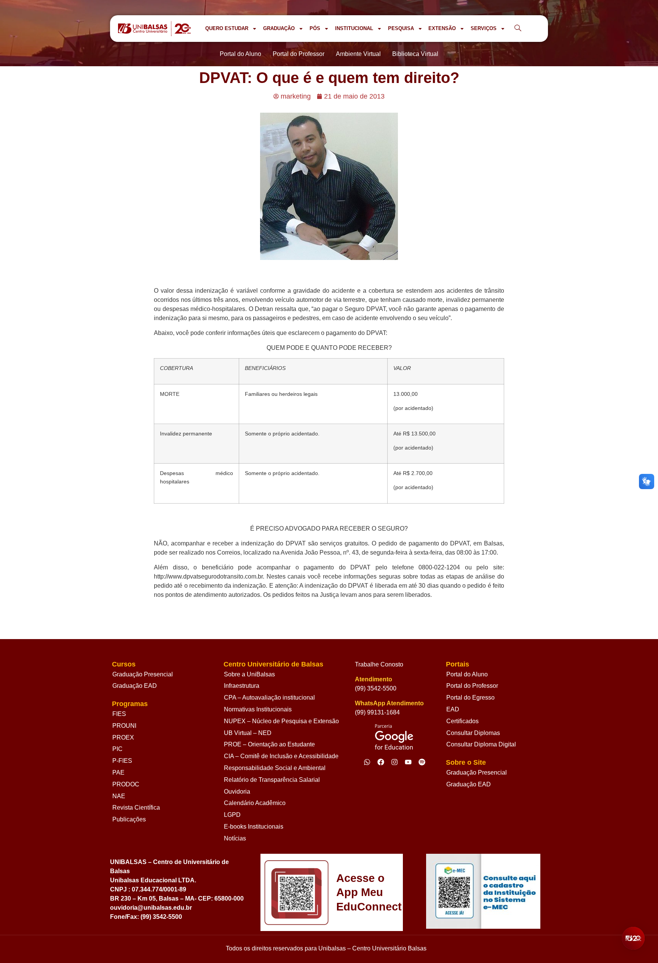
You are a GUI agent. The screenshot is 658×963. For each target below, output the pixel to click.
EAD (452, 709)
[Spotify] (422, 762)
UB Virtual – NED (248, 733)
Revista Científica (136, 807)
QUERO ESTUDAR (226, 28)
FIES (119, 714)
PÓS (315, 28)
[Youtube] (408, 762)
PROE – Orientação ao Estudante (269, 744)
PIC (117, 749)
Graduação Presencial (142, 674)
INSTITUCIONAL (354, 28)
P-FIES (122, 760)
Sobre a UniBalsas (249, 674)
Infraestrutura (241, 685)
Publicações (129, 819)
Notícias (235, 838)
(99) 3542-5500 (375, 688)
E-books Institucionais (253, 826)
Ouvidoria (237, 791)
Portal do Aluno (467, 674)
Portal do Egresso (470, 697)
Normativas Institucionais (258, 709)
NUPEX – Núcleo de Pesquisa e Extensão (281, 721)
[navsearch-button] (517, 28)
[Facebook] (381, 762)
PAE (118, 772)
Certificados (462, 721)
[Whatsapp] (367, 762)
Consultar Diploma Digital (481, 744)
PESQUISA (401, 28)
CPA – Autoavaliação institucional (269, 697)
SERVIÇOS (484, 28)
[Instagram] (394, 762)
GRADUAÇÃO (279, 28)
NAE (118, 796)
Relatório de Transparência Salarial (272, 779)
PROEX (123, 737)
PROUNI (124, 725)
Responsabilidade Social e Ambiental (275, 768)
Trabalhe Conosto (379, 664)
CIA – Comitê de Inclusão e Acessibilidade (281, 756)
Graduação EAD (134, 685)
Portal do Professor (472, 685)
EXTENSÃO (442, 28)
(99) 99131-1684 (377, 712)
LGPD (232, 815)
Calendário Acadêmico (255, 803)
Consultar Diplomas (473, 733)
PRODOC (125, 784)
